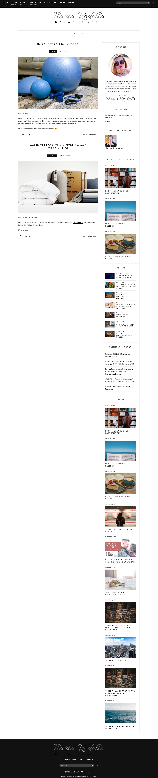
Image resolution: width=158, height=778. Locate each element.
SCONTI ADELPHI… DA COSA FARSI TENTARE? (118, 192)
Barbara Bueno (110, 369)
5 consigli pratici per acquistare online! (125, 325)
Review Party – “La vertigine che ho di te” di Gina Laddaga (120, 561)
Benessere (52, 155)
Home (5, 3)
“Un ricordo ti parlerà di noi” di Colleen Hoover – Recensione (118, 627)
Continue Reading (89, 135)
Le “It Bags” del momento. (122, 316)
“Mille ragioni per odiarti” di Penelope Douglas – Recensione (120, 693)
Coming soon (35, 3)
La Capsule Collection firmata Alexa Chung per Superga (126, 306)
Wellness (34, 5)
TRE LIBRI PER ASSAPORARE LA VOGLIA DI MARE (119, 727)
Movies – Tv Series (66, 3)
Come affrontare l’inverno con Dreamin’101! (58, 146)
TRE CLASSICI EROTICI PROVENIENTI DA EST (115, 593)
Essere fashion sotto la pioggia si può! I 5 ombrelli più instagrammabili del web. (119, 371)
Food (5, 5)
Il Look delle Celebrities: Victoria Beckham (125, 296)
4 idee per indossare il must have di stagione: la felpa (126, 286)
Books (23, 3)
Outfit (14, 3)
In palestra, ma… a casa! (58, 44)
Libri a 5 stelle (50, 3)
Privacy (90, 759)
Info (81, 759)
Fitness (23, 5)
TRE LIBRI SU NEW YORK (116, 660)
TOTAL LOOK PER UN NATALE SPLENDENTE (124, 276)
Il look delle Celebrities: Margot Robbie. (124, 335)
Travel (14, 5)
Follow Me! (109, 121)
